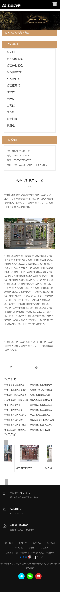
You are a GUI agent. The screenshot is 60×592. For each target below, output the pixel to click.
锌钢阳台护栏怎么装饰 (14, 420)
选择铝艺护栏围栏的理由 (41, 405)
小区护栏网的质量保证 (40, 415)
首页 (7, 32)
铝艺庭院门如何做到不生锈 (42, 420)
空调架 (11, 105)
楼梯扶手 (12, 92)
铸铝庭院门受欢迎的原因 (15, 395)
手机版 (40, 557)
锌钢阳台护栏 (15, 72)
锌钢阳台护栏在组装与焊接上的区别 (42, 385)
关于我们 (9, 543)
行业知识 (51, 543)
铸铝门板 (12, 118)
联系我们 (19, 547)
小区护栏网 (13, 78)
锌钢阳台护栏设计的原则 (41, 425)
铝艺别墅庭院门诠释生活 (41, 400)
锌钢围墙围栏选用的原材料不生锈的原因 (16, 385)
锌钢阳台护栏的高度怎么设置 (16, 415)
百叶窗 (11, 98)
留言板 (32, 547)
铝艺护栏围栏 (15, 65)
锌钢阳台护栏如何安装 (40, 430)
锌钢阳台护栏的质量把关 (41, 410)
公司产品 (23, 543)
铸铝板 (11, 112)
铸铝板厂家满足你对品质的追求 (42, 390)
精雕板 (11, 125)
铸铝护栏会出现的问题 (40, 395)
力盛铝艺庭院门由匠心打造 (16, 400)
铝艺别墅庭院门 (16, 58)
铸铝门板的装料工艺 (13, 410)
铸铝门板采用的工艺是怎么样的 (16, 390)
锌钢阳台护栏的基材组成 (15, 425)
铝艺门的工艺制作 (12, 405)
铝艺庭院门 (13, 85)
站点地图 (45, 547)
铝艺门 (11, 52)
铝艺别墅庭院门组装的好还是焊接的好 (16, 430)
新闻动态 (17, 32)
